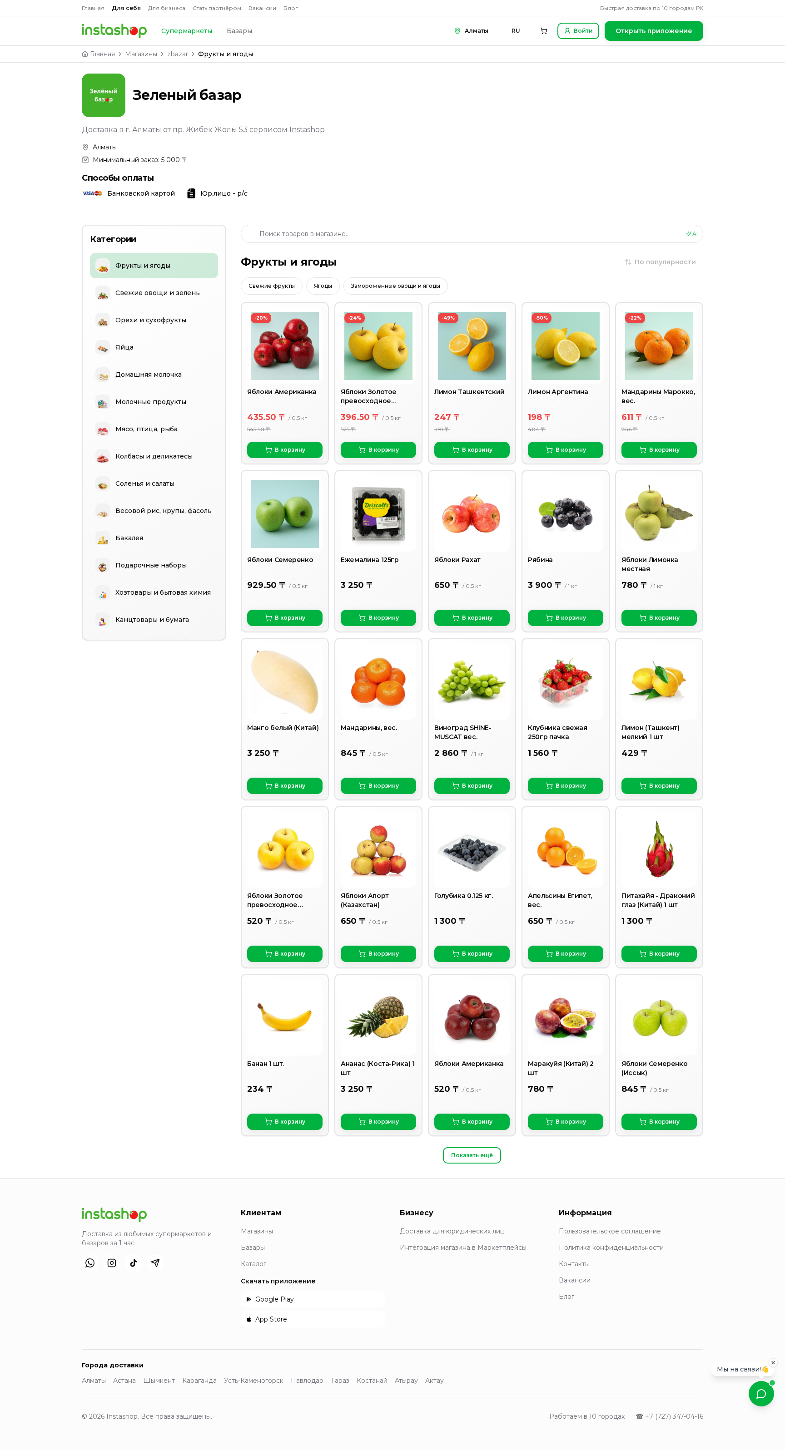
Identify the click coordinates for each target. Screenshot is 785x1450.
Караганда (199, 1380)
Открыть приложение (654, 31)
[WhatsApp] (90, 1263)
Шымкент (159, 1380)
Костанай (372, 1380)
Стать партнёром (217, 8)
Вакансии (262, 8)
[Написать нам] (761, 1393)
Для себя (126, 8)
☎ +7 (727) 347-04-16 (669, 1416)
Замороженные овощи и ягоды (395, 285)
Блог (290, 8)
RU (516, 30)
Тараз (340, 1380)
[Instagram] (112, 1263)
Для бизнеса (166, 8)
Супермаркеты (186, 31)
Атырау (406, 1380)
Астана (124, 1380)
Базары (239, 31)
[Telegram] (155, 1263)
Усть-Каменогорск (253, 1380)
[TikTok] (133, 1263)
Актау (434, 1380)
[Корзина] (544, 31)
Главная (93, 8)
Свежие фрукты (271, 285)
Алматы (94, 1380)
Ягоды (323, 285)
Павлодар (307, 1380)
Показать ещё (472, 1155)
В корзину (290, 449)
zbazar (177, 54)
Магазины (141, 54)
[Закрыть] (773, 1360)
